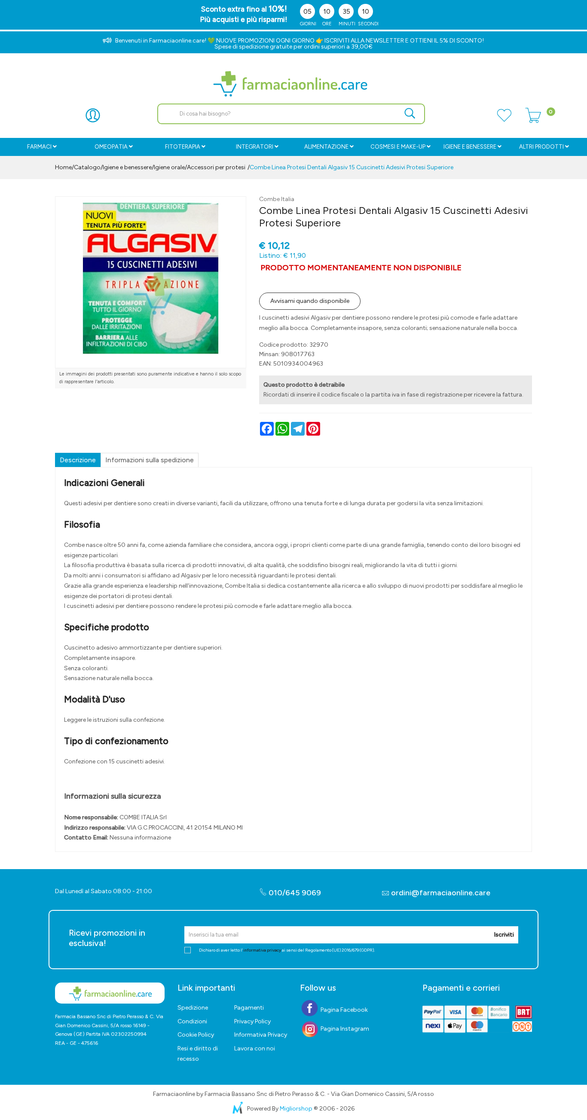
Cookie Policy (195, 1034)
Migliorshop (296, 1108)
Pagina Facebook (343, 1009)
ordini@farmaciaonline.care (440, 892)
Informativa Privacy (260, 1034)
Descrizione (78, 460)
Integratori (254, 146)
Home (63, 167)
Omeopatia (111, 146)
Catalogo (87, 167)
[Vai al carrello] (533, 120)
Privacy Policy (252, 1021)
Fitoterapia (182, 146)
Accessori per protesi (216, 167)
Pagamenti (249, 1007)
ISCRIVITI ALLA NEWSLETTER (364, 40)
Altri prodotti (541, 146)
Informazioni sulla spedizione (149, 460)
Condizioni (192, 1021)
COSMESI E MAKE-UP (397, 146)
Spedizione (192, 1007)
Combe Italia (276, 199)
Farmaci (39, 146)
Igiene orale (169, 167)
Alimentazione (326, 146)
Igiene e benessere (469, 146)
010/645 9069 (294, 892)
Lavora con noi (254, 1048)
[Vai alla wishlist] (504, 120)
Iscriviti (504, 934)
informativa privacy (262, 950)
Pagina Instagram (344, 1028)
